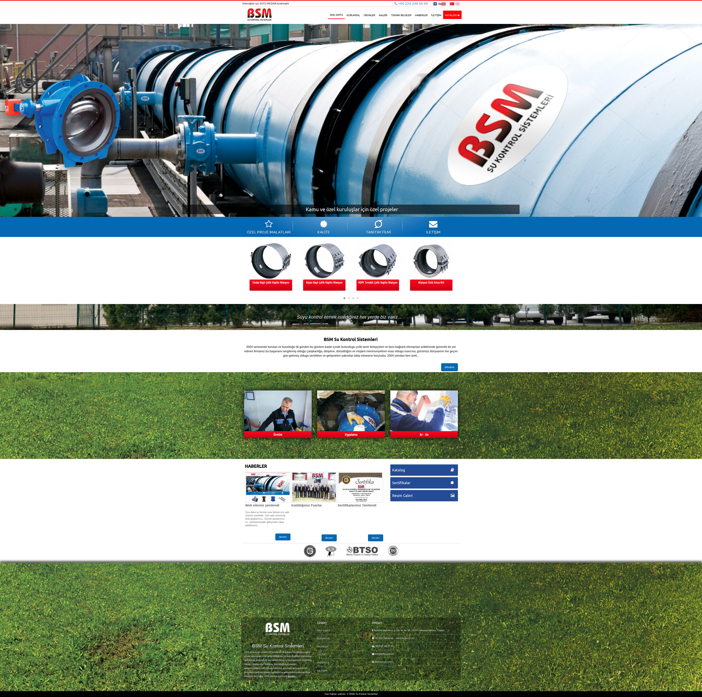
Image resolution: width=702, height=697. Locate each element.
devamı (449, 367)
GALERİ (383, 15)
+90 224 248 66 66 (412, 3)
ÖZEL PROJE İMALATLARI (269, 232)
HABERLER (421, 15)
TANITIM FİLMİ (378, 232)
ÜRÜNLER (369, 15)
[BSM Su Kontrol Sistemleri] (260, 14)
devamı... (292, 676)
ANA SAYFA (336, 14)
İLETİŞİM (436, 15)
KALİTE (323, 232)
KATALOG (451, 15)
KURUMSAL (353, 15)
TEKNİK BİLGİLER (401, 15)
